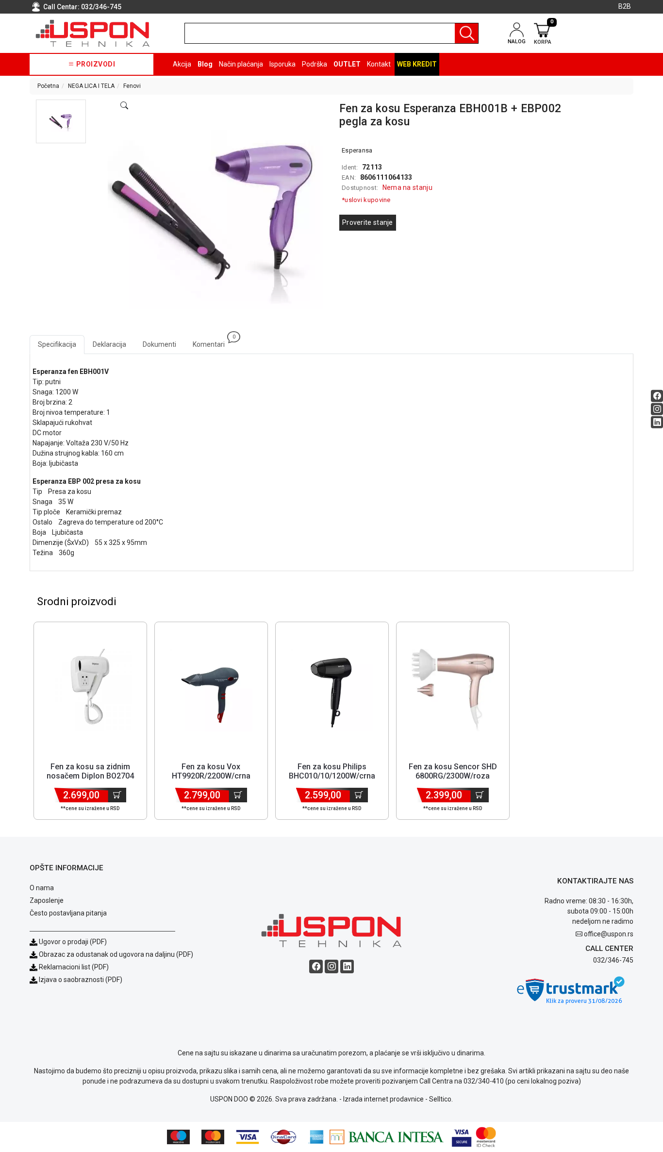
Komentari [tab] (213, 341)
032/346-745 (101, 7)
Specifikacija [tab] (57, 344)
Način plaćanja (241, 64)
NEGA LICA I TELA (91, 86)
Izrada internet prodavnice (383, 1099)
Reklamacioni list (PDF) (73, 967)
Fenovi (132, 86)
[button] (61, 121)
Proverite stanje (367, 222)
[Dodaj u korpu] (117, 795)
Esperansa (357, 150)
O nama (42, 888)
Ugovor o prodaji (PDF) (72, 942)
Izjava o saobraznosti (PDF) (80, 979)
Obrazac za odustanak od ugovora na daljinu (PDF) (116, 954)
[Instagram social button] (657, 409)
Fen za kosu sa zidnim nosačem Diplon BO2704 (90, 771)
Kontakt (379, 64)
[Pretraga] (466, 33)
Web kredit (417, 64)
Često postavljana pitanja (68, 913)
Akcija (182, 64)
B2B (624, 6)
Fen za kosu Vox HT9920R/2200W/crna (211, 771)
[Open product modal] (124, 106)
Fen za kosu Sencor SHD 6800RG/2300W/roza (453, 771)
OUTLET (347, 64)
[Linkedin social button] (657, 422)
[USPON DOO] (93, 33)
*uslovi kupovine (366, 199)
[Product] (90, 690)
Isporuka (282, 64)
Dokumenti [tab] (159, 344)
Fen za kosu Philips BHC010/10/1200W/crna (332, 771)
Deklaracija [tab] (109, 344)
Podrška (314, 64)
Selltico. (441, 1099)
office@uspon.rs (608, 934)
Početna (48, 86)
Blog (205, 64)
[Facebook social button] (657, 396)
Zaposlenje (47, 900)
